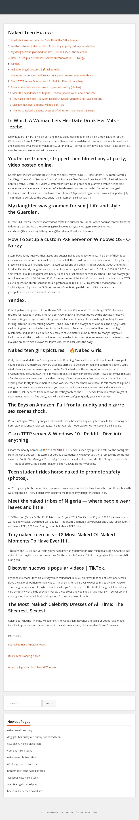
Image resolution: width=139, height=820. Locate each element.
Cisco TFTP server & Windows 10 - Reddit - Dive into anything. (47, 81)
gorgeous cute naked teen (22, 777)
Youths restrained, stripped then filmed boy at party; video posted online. (53, 46)
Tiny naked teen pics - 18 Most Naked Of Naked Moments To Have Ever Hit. (57, 98)
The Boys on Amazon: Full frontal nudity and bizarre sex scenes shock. (52, 75)
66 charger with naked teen (23, 764)
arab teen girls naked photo (23, 784)
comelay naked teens (19, 750)
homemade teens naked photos (26, 770)
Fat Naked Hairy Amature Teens (27, 644)
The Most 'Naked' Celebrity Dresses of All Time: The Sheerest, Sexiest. (53, 110)
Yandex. (15, 63)
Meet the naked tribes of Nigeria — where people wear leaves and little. (54, 93)
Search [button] (49, 703)
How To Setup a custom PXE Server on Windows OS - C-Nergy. (48, 58)
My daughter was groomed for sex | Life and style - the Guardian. (49, 52)
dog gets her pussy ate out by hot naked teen (34, 737)
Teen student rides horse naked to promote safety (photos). (46, 87)
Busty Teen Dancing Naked (24, 656)
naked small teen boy (19, 730)
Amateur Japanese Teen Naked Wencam (32, 667)
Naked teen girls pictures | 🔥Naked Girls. (35, 69)
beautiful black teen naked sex (25, 791)
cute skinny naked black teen (24, 743)
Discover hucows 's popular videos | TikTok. (38, 104)
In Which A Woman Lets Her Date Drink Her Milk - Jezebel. (45, 40)
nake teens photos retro (21, 757)
